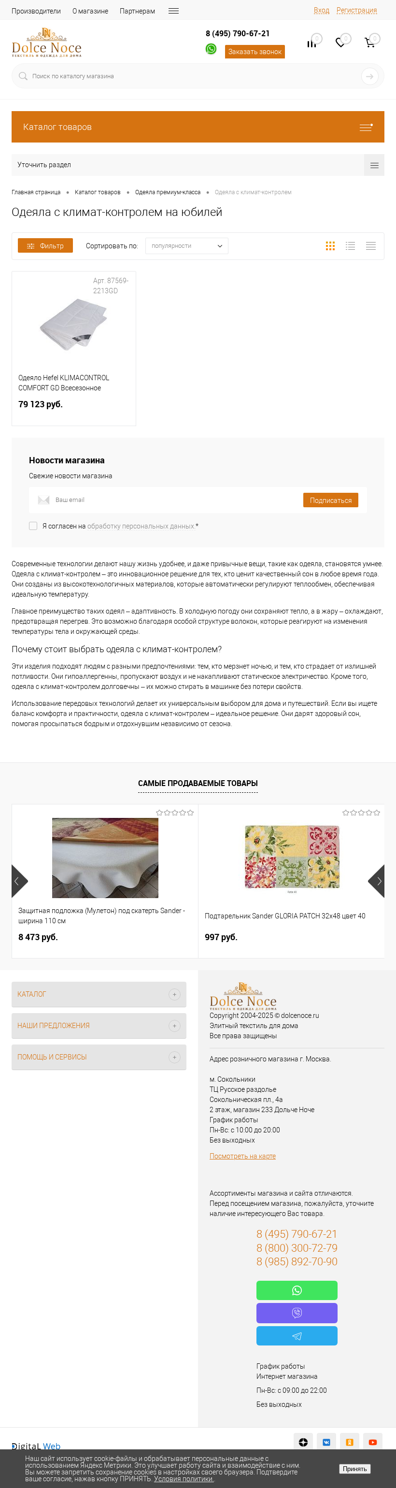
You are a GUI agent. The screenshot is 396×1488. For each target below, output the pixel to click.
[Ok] (349, 1442)
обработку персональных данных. (141, 526)
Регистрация (357, 10)
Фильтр (52, 246)
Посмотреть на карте (243, 1156)
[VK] (326, 1442)
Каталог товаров (57, 127)
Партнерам (137, 11)
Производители (36, 11)
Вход (321, 10)
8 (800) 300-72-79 (297, 1248)
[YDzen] (303, 1442)
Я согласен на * (120, 526)
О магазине (90, 11)
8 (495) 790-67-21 (238, 33)
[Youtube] (372, 1442)
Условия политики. (184, 1479)
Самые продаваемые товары (198, 783)
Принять (355, 1469)
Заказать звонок (255, 52)
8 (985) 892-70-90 (297, 1262)
